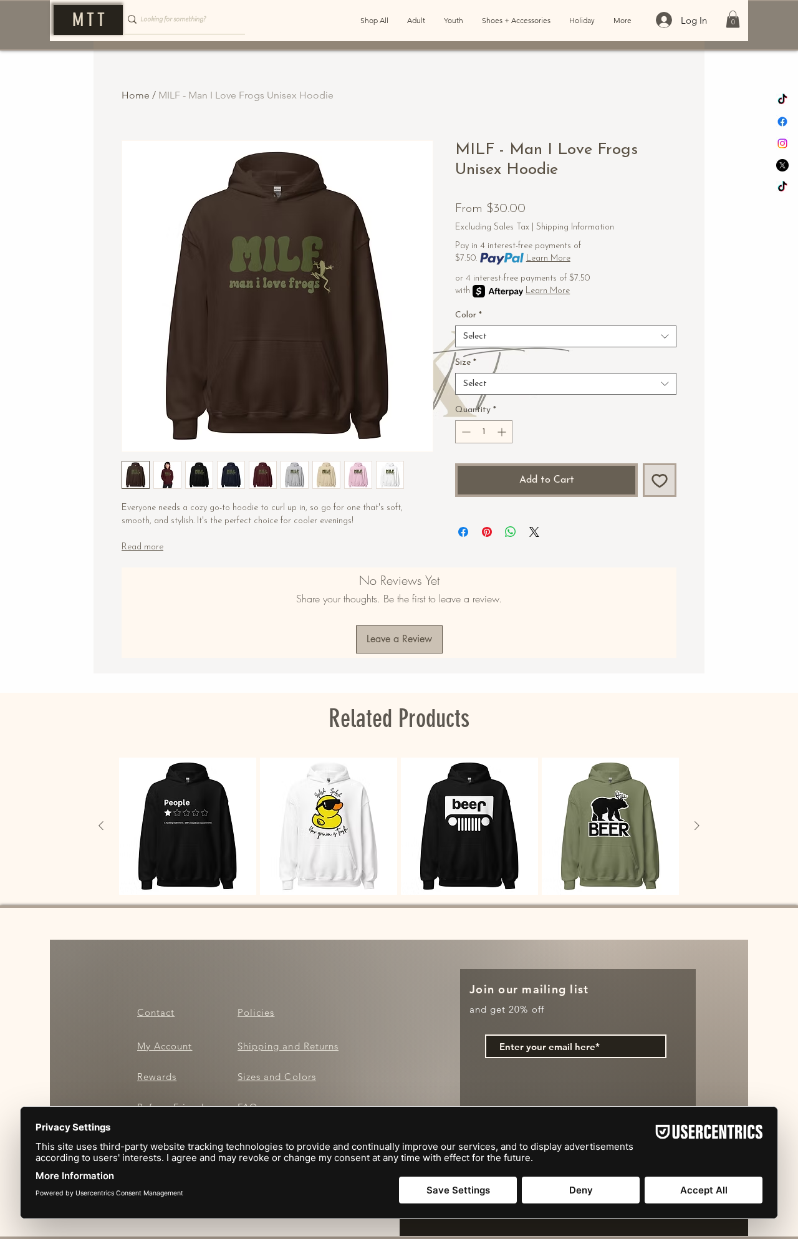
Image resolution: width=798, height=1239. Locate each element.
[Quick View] (187, 826)
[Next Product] (697, 825)
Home (136, 95)
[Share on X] (534, 531)
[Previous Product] (101, 825)
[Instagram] (782, 143)
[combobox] (565, 336)
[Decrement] (465, 432)
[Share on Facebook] (463, 531)
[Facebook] (782, 121)
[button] (733, 19)
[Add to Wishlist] (659, 480)
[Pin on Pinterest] (486, 531)
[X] (782, 165)
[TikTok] (782, 100)
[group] (399, 826)
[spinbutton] (484, 432)
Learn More (548, 258)
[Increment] (503, 432)
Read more (142, 547)
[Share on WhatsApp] (510, 531)
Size (465, 362)
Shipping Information (575, 227)
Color (468, 315)
